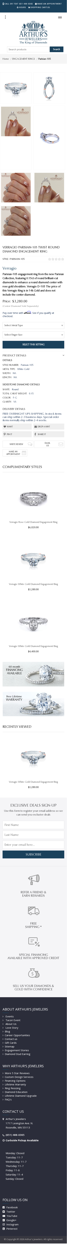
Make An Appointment (13, 452)
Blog (7, 1031)
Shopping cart (40, 7)
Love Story (11, 1027)
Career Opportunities (17, 1035)
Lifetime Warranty (15, 1084)
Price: (7, 301)
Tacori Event (12, 1020)
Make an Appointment (49, 4)
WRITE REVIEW (16, 444)
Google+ (11, 1220)
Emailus (47, 444)
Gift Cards (11, 1042)
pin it (9, 434)
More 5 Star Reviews (17, 1073)
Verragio (9, 268)
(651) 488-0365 (15, 1135)
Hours (22, 7)
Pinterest (11, 1228)
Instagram (12, 1224)
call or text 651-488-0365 (19, 4)
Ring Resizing (13, 1088)
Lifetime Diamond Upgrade (21, 1095)
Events (9, 1016)
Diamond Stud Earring (17, 1054)
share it (42, 434)
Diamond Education (16, 1092)
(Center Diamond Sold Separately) (21, 306)
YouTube (11, 1216)
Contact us (11, 1039)
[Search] (5, 17)
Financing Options (15, 1080)
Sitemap (9, 1046)
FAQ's (8, 1099)
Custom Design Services (19, 1077)
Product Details (14, 355)
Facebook (12, 1207)
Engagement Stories (17, 1050)
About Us (10, 1024)
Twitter (10, 1211)
